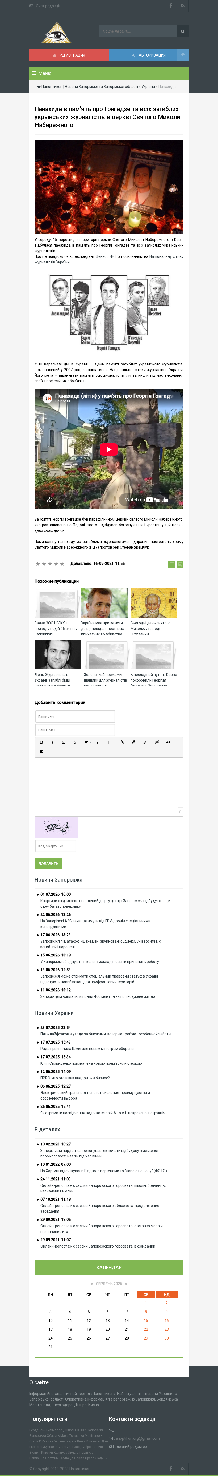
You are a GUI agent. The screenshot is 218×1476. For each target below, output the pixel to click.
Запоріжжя (95, 1430)
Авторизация (152, 55)
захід (78, 1447)
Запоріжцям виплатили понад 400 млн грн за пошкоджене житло (97, 996)
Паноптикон (79, 1469)
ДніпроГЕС (71, 1430)
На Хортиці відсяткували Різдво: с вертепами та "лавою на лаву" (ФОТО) (103, 1171)
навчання (36, 1458)
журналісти (52, 1447)
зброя (88, 1447)
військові (93, 1441)
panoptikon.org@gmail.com (137, 1438)
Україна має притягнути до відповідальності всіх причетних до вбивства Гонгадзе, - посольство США (102, 634)
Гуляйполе (54, 1430)
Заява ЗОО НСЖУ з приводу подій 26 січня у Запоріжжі (56, 628)
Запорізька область (44, 1436)
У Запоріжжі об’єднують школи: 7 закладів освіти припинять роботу (99, 961)
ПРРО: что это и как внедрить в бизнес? (75, 1078)
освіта (79, 1458)
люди (72, 1452)
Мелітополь (93, 1436)
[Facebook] (171, 6)
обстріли (52, 1458)
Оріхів (33, 1441)
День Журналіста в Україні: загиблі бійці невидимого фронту (52, 680)
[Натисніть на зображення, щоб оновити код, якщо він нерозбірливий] (56, 827)
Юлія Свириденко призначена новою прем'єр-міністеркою (91, 1063)
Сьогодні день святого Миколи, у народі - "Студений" (150, 628)
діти (105, 1441)
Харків (71, 1441)
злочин (99, 1447)
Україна (60, 1441)
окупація (66, 1458)
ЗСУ (83, 1430)
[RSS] (183, 6)
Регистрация (72, 55)
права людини (96, 1458)
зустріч (34, 1452)
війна (81, 1441)
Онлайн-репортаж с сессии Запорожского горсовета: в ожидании (97, 1246)
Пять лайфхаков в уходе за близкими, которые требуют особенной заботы (105, 1034)
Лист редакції (48, 6)
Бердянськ (37, 1430)
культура (60, 1452)
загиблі (67, 1447)
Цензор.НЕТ (106, 256)
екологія (35, 1447)
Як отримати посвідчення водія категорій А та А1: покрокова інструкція (102, 1113)
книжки (47, 1452)
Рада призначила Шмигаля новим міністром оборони (87, 1049)
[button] (41, 742)
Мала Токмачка (72, 1436)
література (85, 1452)
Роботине (46, 1441)
